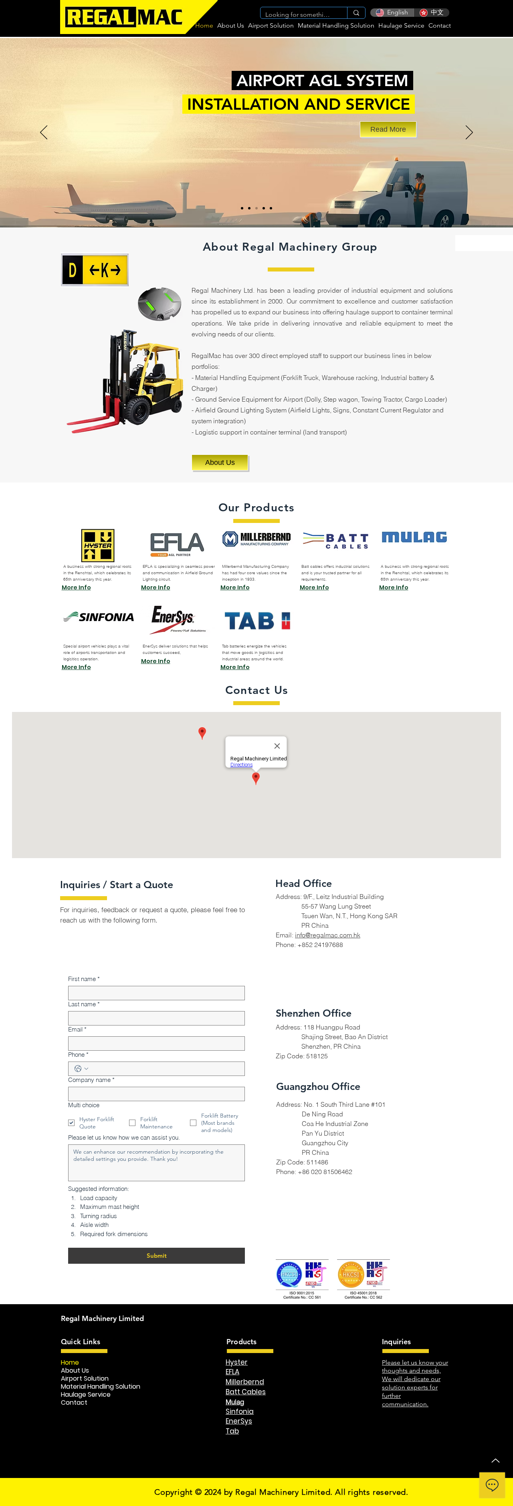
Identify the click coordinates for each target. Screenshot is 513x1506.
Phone (78, 1054)
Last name (84, 1004)
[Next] (469, 133)
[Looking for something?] (356, 12)
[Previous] (43, 133)
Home (70, 1363)
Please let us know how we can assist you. (124, 1137)
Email (77, 1029)
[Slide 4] (264, 208)
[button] (270, 25)
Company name (91, 1080)
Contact (74, 1403)
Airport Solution (85, 1379)
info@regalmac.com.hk (327, 935)
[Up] (495, 1460)
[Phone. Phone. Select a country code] (81, 1069)
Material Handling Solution (100, 1387)
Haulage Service (86, 1395)
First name (84, 979)
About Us (75, 1371)
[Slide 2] (242, 208)
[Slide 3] (249, 208)
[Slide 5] (271, 208)
